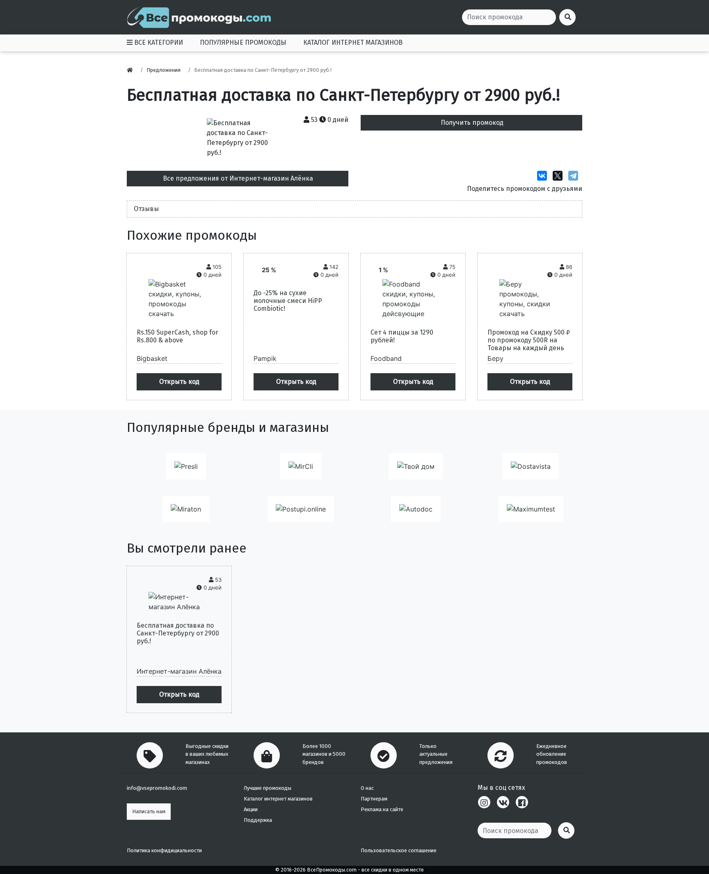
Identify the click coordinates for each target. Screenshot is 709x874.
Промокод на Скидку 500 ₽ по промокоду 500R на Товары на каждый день (528, 340)
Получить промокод (472, 122)
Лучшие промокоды (267, 788)
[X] (560, 176)
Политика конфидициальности (164, 850)
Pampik (265, 358)
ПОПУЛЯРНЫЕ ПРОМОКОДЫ (243, 42)
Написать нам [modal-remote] (148, 811)
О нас (367, 788)
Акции (251, 809)
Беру (495, 358)
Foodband (386, 358)
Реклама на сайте (382, 809)
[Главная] (132, 70)
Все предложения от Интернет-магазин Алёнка (238, 178)
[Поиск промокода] (566, 830)
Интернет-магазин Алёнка (179, 671)
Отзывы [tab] (146, 209)
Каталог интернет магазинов (278, 799)
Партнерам (374, 799)
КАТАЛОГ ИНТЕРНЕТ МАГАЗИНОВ (353, 42)
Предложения (163, 70)
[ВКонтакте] (544, 176)
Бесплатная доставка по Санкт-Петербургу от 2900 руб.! (178, 633)
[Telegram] (575, 176)
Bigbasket (152, 358)
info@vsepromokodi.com (157, 788)
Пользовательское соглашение (399, 850)
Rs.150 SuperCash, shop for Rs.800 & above (177, 336)
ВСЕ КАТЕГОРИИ (158, 42)
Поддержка (258, 820)
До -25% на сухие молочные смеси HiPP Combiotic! (288, 300)
